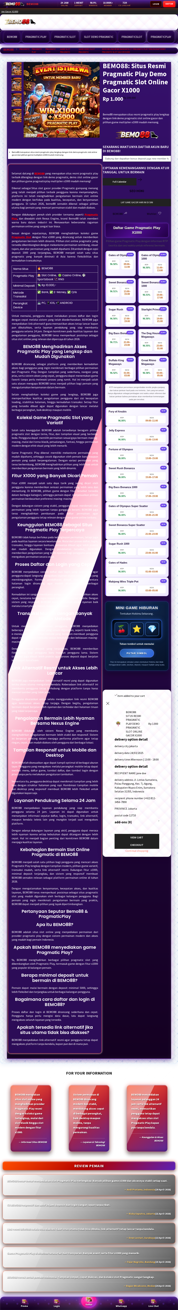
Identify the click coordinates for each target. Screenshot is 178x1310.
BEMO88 (8, 49)
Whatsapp (121, 1306)
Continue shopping (137, 850)
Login (57, 1306)
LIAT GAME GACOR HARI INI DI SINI (137, 202)
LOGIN (156, 4)
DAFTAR (169, 3)
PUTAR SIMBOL (137, 653)
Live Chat (153, 1306)
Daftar (89, 1304)
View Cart (136, 837)
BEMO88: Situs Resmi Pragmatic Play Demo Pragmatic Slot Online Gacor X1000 (99, 11)
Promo (24, 1306)
